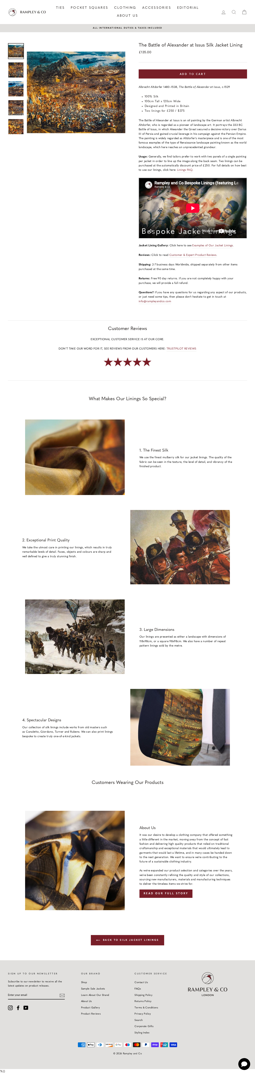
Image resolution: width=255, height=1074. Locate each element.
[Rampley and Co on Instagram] (10, 1007)
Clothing (125, 8)
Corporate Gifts (143, 1026)
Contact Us (141, 982)
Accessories (156, 8)
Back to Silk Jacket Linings (130, 940)
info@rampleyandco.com (155, 301)
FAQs (137, 989)
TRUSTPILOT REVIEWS (181, 348)
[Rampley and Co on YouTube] (26, 1007)
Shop (84, 982)
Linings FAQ (184, 170)
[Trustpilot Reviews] (127, 366)
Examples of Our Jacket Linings (212, 245)
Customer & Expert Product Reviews (192, 255)
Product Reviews (91, 1014)
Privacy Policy (142, 1014)
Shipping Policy (143, 995)
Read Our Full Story (166, 893)
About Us (127, 15)
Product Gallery (90, 1007)
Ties (60, 8)
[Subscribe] (62, 995)
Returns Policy (142, 1001)
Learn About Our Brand (95, 995)
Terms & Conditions (146, 1007)
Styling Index (141, 1032)
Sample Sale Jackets (93, 989)
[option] (127, 28)
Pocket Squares (89, 8)
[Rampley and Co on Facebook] (18, 1007)
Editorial (188, 8)
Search (138, 1020)
